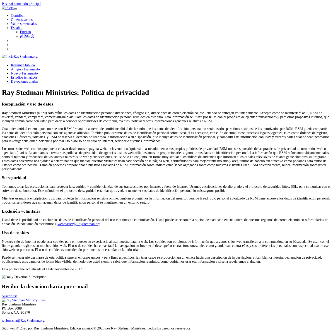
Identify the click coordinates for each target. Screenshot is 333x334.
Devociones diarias (24, 81)
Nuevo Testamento (24, 73)
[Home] (24, 300)
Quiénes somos (22, 20)
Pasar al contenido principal (21, 4)
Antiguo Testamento (25, 69)
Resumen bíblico (23, 65)
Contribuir (18, 15)
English (25, 32)
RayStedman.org (26, 56)
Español (16, 28)
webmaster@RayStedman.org (79, 224)
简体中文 (27, 36)
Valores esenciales (24, 24)
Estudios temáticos (24, 77)
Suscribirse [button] (9, 296)
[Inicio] (8, 8)
